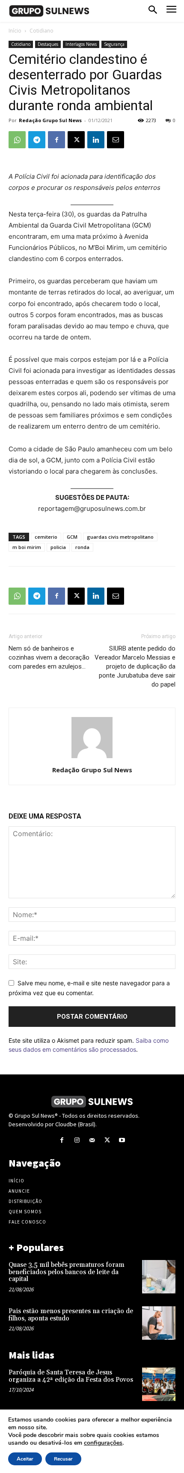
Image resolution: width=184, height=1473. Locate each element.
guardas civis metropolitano (120, 537)
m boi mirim (26, 547)
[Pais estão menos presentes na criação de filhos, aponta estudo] (158, 1323)
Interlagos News (81, 44)
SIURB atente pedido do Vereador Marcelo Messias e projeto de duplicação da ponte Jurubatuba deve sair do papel (135, 666)
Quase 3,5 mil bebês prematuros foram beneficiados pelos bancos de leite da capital (67, 1272)
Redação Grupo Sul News (50, 120)
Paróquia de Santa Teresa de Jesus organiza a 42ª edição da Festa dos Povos (71, 1376)
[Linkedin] (95, 139)
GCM (72, 537)
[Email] (115, 139)
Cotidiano (41, 30)
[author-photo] (92, 758)
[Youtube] (122, 1140)
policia (58, 547)
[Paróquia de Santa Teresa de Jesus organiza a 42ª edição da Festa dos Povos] (158, 1384)
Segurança (114, 44)
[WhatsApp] (17, 139)
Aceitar (25, 1458)
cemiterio (46, 537)
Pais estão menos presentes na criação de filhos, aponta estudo (71, 1315)
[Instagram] (76, 1140)
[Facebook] (56, 139)
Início (15, 30)
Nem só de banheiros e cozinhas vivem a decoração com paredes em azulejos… (49, 657)
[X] (76, 139)
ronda (82, 547)
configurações (103, 1443)
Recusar (63, 1458)
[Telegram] (36, 139)
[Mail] (91, 1140)
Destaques (48, 44)
